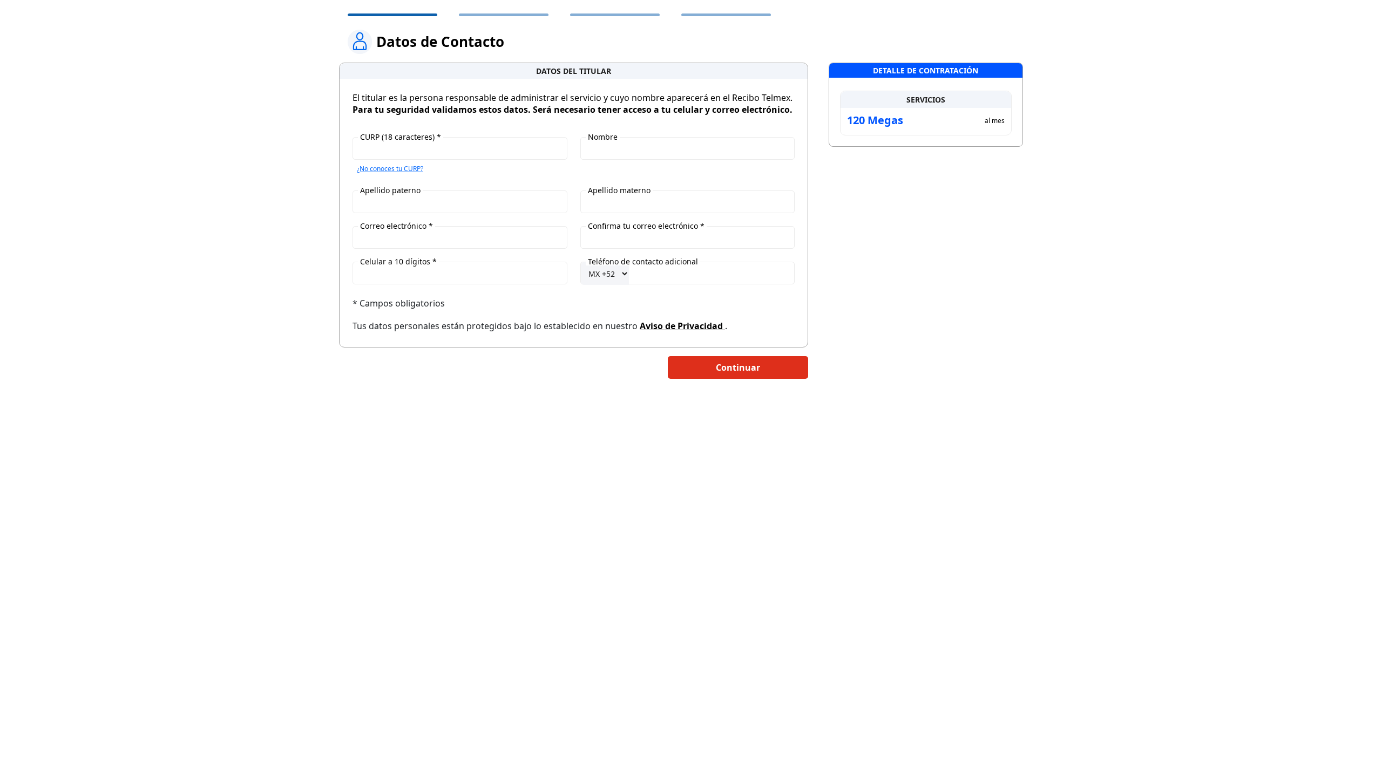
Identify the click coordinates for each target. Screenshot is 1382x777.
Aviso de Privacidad (682, 326)
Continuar (738, 367)
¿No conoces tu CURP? (390, 168)
